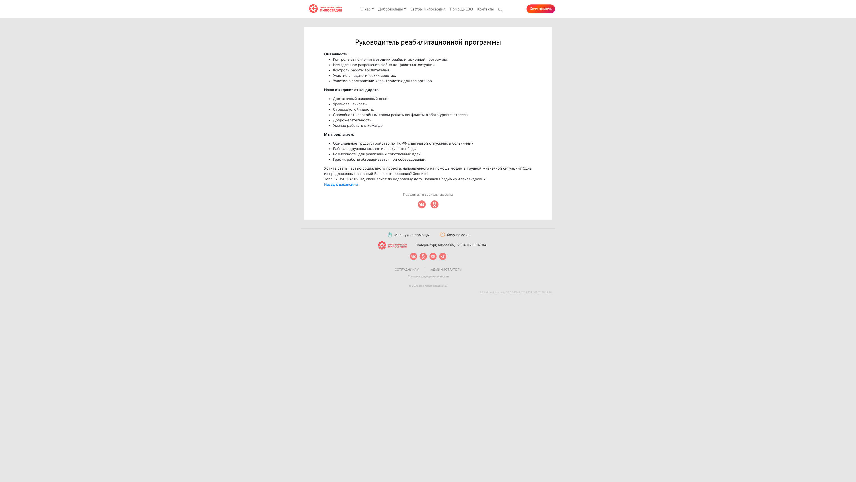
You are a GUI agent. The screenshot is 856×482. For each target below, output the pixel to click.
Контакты (485, 9)
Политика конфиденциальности (428, 276)
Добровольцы (390, 9)
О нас (365, 9)
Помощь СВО (461, 9)
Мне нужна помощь (411, 235)
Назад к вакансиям (341, 184)
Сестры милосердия (427, 9)
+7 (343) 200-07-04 (471, 245)
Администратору (446, 269)
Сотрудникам (407, 269)
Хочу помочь (541, 8)
